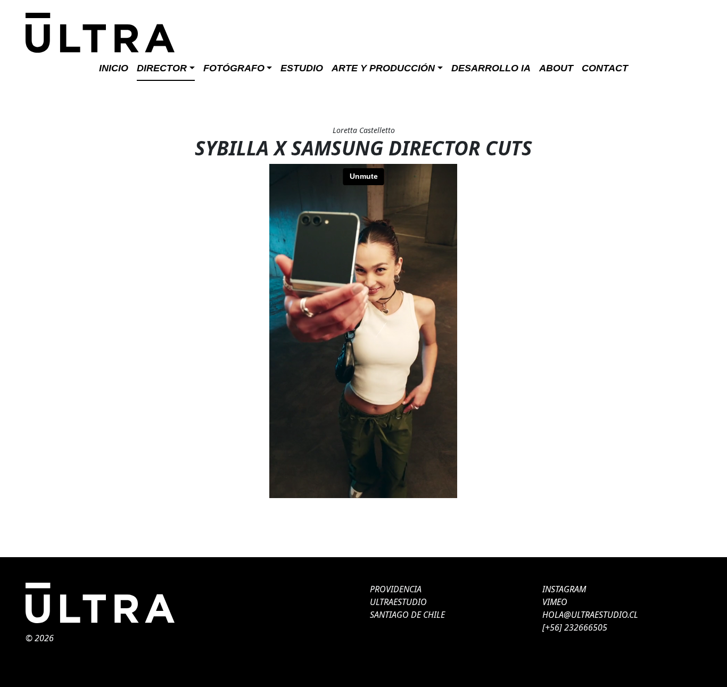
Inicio (113, 68)
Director (162, 68)
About (556, 68)
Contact (605, 68)
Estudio (301, 68)
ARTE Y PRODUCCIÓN (383, 68)
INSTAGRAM (564, 589)
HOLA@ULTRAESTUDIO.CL (590, 614)
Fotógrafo (234, 68)
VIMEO (554, 602)
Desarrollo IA (491, 68)
